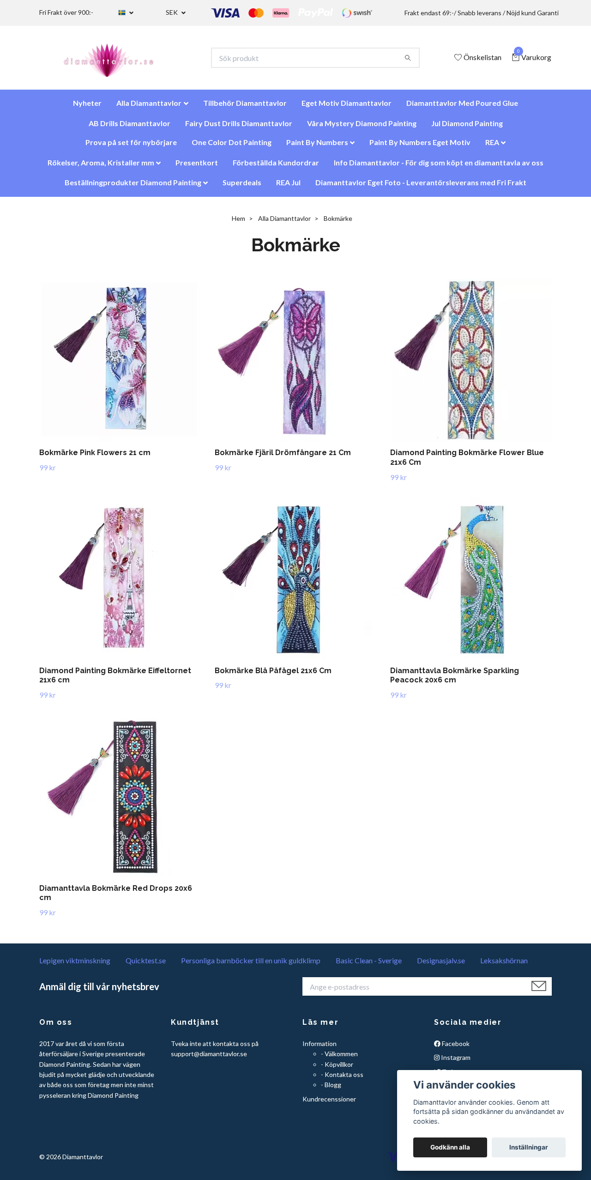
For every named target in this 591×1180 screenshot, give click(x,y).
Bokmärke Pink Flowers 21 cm (95, 457)
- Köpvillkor (337, 1069)
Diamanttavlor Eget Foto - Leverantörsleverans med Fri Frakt (420, 186)
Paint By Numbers (317, 146)
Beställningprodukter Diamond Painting (133, 186)
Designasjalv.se (441, 965)
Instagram (455, 1062)
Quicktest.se (146, 965)
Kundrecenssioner (329, 1103)
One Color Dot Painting (231, 146)
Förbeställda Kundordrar (276, 167)
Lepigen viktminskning (74, 965)
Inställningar (528, 1147)
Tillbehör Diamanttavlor (245, 107)
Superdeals (242, 186)
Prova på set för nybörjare (131, 146)
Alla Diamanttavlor (148, 107)
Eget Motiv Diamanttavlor (347, 107)
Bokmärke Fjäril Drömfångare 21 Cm (283, 457)
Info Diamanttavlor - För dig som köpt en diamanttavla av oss (438, 167)
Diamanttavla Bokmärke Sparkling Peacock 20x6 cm (454, 680)
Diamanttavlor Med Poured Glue (462, 107)
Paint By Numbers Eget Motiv (419, 146)
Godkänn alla (450, 1147)
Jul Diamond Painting (467, 127)
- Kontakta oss (342, 1079)
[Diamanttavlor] (116, 60)
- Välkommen (339, 1058)
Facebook (455, 1048)
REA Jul (288, 186)
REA (492, 146)
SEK (172, 12)
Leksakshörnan (504, 965)
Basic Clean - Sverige (369, 965)
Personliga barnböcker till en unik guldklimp (250, 965)
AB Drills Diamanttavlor (129, 127)
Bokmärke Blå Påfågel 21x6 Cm (273, 675)
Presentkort (196, 167)
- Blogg (331, 1089)
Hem (238, 223)
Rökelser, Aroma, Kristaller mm (101, 167)
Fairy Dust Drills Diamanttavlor (238, 127)
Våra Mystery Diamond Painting (361, 127)
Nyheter (87, 107)
